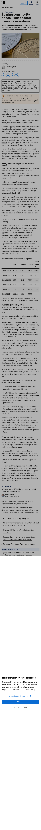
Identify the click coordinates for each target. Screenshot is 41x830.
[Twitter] (17, 75)
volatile (24, 129)
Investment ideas (7, 8)
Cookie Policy (30, 690)
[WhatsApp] (12, 75)
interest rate (18, 114)
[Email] (8, 75)
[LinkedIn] (3, 75)
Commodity (17, 120)
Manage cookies (20, 707)
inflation (4, 143)
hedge (19, 447)
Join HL (23, 3)
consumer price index (13, 319)
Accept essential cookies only (20, 696)
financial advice (22, 158)
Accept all (20, 702)
